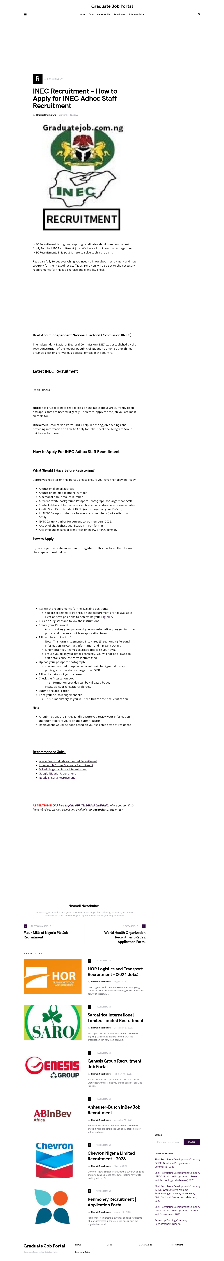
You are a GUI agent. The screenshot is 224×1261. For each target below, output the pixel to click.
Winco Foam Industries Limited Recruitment (68, 761)
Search (192, 1142)
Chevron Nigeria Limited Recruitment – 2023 (111, 1156)
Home (78, 1245)
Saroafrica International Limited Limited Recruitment (115, 1018)
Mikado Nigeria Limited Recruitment (63, 769)
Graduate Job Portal (112, 6)
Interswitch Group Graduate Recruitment (66, 765)
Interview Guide (82, 1252)
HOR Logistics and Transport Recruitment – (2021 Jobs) (115, 972)
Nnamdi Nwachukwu (46, 115)
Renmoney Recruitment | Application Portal (112, 1202)
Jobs (109, 1245)
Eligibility (107, 617)
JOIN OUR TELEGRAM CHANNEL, (88, 805)
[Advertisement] (112, 42)
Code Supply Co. (51, 1252)
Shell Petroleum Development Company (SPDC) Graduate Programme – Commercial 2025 (177, 1163)
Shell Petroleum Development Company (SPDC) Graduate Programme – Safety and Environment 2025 (177, 1210)
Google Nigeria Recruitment (57, 773)
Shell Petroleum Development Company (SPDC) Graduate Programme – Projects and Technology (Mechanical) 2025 (177, 1176)
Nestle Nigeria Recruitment (57, 777)
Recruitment (177, 1245)
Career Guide (145, 1245)
